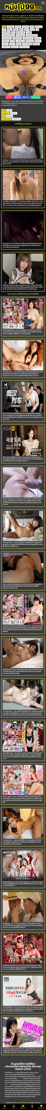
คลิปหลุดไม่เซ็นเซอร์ (8, 35)
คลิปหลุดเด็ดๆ (7, 38)
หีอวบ (26, 30)
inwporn (37, 41)
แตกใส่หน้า (10, 27)
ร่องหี (32, 30)
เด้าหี (4, 30)
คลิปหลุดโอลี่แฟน (32, 35)
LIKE (9, 97)
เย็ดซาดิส (38, 27)
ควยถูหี (29, 32)
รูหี (37, 30)
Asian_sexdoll (24, 47)
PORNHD (36, 44)
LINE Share (35, 97)
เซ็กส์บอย (9, 116)
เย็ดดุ (32, 27)
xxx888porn (20, 41)
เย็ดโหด (18, 27)
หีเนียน (16, 30)
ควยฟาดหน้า (20, 32)
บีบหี (13, 32)
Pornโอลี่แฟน (27, 44)
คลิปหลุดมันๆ (17, 38)
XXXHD (12, 44)
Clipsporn (15, 47)
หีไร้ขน (10, 30)
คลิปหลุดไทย (20, 35)
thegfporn (29, 41)
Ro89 (19, 44)
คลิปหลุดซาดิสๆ (28, 38)
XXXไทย (5, 44)
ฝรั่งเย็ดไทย (6, 32)
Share (18, 97)
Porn (8, 1085)
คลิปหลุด (37, 38)
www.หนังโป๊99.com (23, 1103)
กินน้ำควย (5, 41)
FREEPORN (6, 47)
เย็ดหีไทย (25, 27)
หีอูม (21, 30)
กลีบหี (12, 41)
